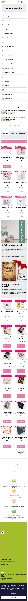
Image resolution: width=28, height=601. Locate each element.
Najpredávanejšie (6, 137)
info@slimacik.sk (4, 530)
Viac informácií (11, 590)
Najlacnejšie (14, 133)
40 (17, 464)
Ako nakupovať (4, 558)
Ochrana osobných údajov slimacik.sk (9, 561)
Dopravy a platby (4, 564)
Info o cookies (4, 563)
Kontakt (3, 548)
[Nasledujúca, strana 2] (14, 464)
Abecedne (15, 137)
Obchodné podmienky (6, 559)
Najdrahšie (22, 133)
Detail (20, 166)
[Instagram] (2, 532)
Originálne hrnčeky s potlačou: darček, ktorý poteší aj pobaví (13, 575)
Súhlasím (13, 597)
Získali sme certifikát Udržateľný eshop (10, 581)
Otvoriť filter (5, 141)
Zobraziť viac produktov (13, 125)
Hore (15, 471)
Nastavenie (13, 593)
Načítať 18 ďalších (14, 460)
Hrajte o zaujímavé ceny (6, 578)
